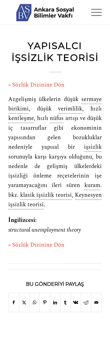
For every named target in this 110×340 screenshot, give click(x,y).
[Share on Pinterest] (45, 302)
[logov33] (45, 12)
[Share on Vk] (76, 302)
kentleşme (21, 118)
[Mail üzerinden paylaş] (96, 302)
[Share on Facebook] (14, 302)
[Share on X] (24, 302)
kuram (92, 185)
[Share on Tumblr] (66, 302)
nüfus (57, 118)
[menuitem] (93, 12)
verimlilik (70, 109)
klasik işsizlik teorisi (46, 195)
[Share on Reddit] (86, 302)
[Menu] (93, 12)
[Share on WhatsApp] (35, 302)
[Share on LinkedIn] (55, 302)
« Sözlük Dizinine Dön (36, 85)
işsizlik (93, 147)
